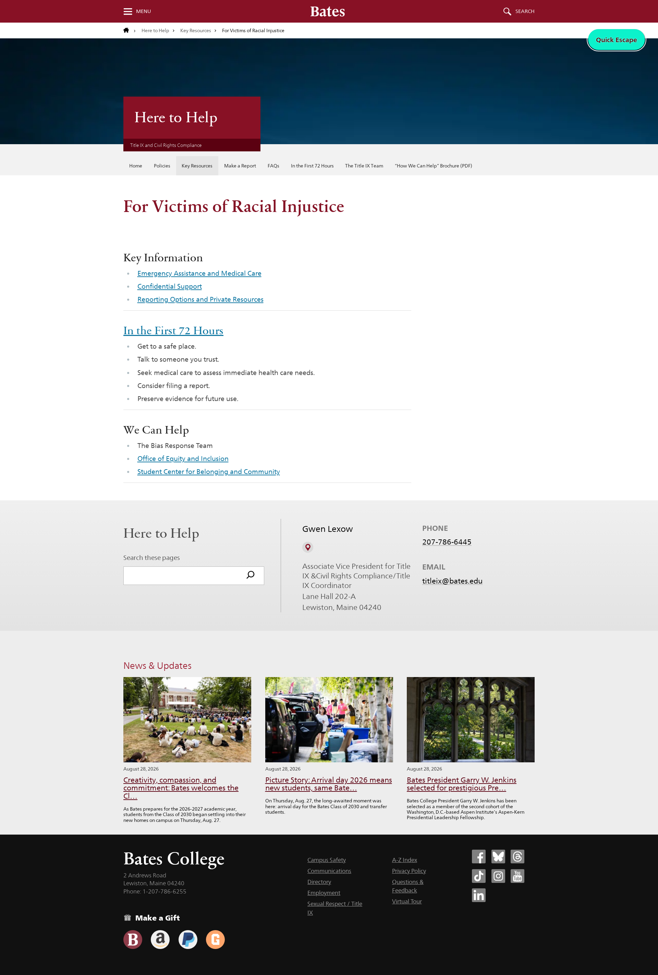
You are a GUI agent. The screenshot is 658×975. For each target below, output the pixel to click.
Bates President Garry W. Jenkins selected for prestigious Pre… (461, 784)
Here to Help (155, 30)
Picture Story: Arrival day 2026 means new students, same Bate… (328, 784)
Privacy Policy (409, 870)
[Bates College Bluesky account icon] (498, 856)
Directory (319, 881)
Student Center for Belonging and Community (208, 471)
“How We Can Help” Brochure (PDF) (433, 165)
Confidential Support (169, 286)
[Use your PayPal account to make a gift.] (188, 939)
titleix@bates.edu (452, 580)
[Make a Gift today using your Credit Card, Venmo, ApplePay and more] (132, 939)
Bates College (173, 858)
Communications (329, 870)
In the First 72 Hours (312, 165)
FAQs (273, 165)
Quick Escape (616, 39)
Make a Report (240, 165)
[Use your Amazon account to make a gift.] (160, 939)
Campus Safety (326, 860)
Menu (143, 11)
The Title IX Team (364, 165)
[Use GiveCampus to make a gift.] (215, 939)
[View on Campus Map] (307, 547)
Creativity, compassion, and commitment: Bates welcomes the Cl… (181, 788)
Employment (323, 892)
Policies (162, 165)
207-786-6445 (447, 541)
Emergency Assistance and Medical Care (199, 273)
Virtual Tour (407, 901)
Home (135, 165)
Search (525, 11)
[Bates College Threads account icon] (517, 856)
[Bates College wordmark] (327, 11)
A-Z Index (404, 860)
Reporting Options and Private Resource (199, 299)
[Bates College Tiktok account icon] (479, 876)
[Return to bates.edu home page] (129, 30)
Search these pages (151, 557)
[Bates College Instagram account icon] (498, 876)
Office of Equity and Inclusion (183, 458)
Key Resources (195, 30)
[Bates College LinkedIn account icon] (479, 895)
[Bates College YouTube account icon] (517, 876)
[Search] (250, 575)
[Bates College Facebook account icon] (479, 856)
